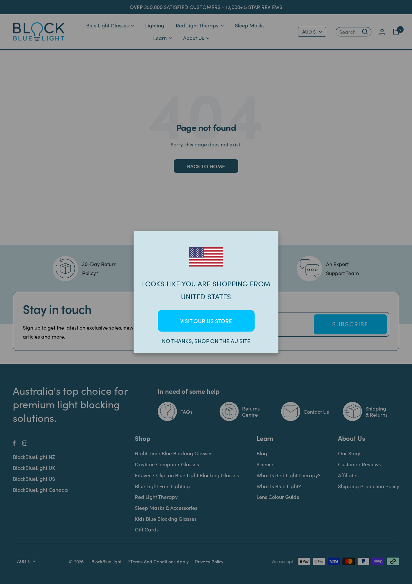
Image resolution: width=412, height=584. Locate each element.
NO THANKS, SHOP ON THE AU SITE (206, 340)
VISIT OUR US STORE (206, 320)
